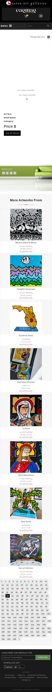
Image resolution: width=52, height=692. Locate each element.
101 (48, 614)
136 (3, 632)
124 (32, 624)
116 (37, 621)
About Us (21, 675)
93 (7, 614)
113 (20, 621)
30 (42, 588)
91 (47, 610)
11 (46, 581)
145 (3, 635)
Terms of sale (42, 677)
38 (31, 592)
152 (44, 635)
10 (41, 581)
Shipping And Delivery (37, 675)
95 (17, 614)
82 (3, 610)
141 (31, 632)
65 (17, 603)
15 (17, 585)
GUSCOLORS (27, 251)
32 (3, 592)
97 (27, 614)
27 (27, 588)
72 (3, 606)
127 (3, 628)
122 (20, 624)
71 (47, 603)
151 (38, 635)
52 (3, 599)
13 (7, 585)
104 (14, 617)
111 (8, 621)
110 (3, 621)
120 (9, 624)
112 (14, 621)
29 (37, 588)
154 (8, 639)
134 (43, 628)
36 (21, 592)
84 (12, 610)
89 (37, 610)
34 (12, 592)
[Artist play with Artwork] (26, 3)
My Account (10, 675)
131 (26, 628)
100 (42, 614)
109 (44, 617)
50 (42, 596)
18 (31, 585)
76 (22, 606)
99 (37, 614)
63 (7, 603)
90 (42, 610)
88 (32, 610)
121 (14, 624)
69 (37, 603)
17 (27, 585)
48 (32, 596)
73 (7, 606)
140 (25, 632)
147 (14, 635)
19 (36, 585)
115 (31, 621)
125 (38, 624)
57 (27, 599)
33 (7, 592)
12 (3, 585)
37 (26, 592)
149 (26, 635)
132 (32, 628)
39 (35, 592)
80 (41, 606)
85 (17, 610)
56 (22, 599)
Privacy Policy (10, 677)
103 (9, 617)
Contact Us (26, 680)
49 (37, 596)
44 (12, 596)
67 (27, 603)
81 (46, 606)
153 (3, 639)
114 (26, 621)
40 (40, 592)
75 (17, 606)
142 (37, 632)
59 (36, 599)
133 (37, 628)
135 (49, 628)
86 (22, 610)
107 (32, 617)
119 (3, 624)
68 (32, 603)
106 (26, 617)
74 (12, 606)
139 (20, 632)
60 (41, 599)
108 (38, 617)
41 (45, 592)
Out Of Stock (12, 133)
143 (43, 632)
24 (12, 588)
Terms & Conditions (26, 677)
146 (9, 635)
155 (14, 639)
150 (32, 635)
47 (27, 596)
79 (36, 606)
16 (22, 585)
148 (20, 635)
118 (49, 621)
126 (44, 624)
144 (49, 632)
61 (46, 599)
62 (3, 603)
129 (14, 628)
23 (7, 588)
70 (42, 603)
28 (32, 588)
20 (41, 585)
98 (32, 614)
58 (31, 599)
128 (9, 628)
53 (7, 599)
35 (16, 592)
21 (46, 585)
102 (3, 617)
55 (17, 599)
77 (27, 606)
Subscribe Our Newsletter (17, 653)
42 (3, 596)
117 (43, 621)
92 (3, 614)
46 (22, 596)
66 (22, 603)
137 (8, 632)
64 (12, 603)
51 (47, 596)
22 (3, 588)
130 (20, 628)
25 (17, 588)
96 (22, 614)
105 (20, 617)
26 (22, 588)
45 (17, 596)
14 (12, 585)
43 (7, 596)
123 (26, 624)
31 (47, 588)
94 (12, 614)
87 (27, 610)
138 (14, 632)
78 (31, 606)
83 (7, 610)
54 (12, 599)
